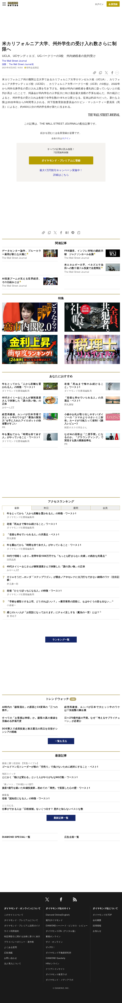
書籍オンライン (53, 936)
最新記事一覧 (61, 817)
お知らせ (97, 930)
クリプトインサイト (55, 968)
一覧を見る (61, 741)
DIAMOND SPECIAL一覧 (16, 837)
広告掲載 (8, 952)
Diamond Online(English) (58, 914)
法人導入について (12, 963)
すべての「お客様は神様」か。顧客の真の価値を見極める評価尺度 (30, 719)
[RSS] (75, 900)
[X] (47, 900)
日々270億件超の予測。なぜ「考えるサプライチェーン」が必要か (92, 719)
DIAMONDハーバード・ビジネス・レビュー (67, 925)
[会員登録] (113, 4)
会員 (105, 507)
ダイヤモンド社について (105, 908)
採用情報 (97, 925)
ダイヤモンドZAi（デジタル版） (61, 930)
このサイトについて (13, 914)
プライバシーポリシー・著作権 (19, 941)
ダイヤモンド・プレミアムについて (21, 920)
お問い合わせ (10, 958)
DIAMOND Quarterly (55, 958)
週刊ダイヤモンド (54, 920)
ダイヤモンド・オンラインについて (22, 908)
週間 (75, 507)
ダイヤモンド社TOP (102, 914)
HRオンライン (52, 963)
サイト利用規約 (11, 930)
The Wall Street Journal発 (21, 64)
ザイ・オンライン (54, 941)
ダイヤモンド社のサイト (58, 908)
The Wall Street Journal (14, 60)
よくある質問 (10, 947)
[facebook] (61, 900)
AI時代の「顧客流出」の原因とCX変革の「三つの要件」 (30, 708)
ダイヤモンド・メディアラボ (59, 979)
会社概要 (97, 920)
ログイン (99, 4)
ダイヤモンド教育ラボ (56, 974)
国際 (4, 64)
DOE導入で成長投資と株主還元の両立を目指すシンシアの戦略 (30, 730)
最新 (16, 507)
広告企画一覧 (71, 837)
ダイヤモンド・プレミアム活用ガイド (22, 925)
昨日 (46, 507)
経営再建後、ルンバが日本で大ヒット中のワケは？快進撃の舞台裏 (92, 708)
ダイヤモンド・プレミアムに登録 (61, 160)
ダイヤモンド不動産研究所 (58, 952)
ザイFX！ (50, 947)
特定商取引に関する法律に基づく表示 (22, 936)
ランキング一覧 (60, 639)
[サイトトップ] (13, 4)
